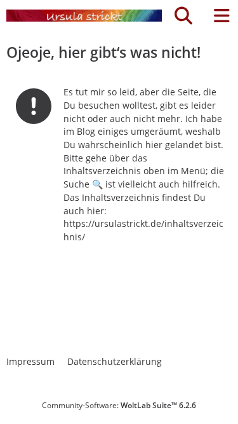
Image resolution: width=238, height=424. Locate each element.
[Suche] (183, 16)
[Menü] (221, 16)
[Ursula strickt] (84, 16)
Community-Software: (119, 405)
